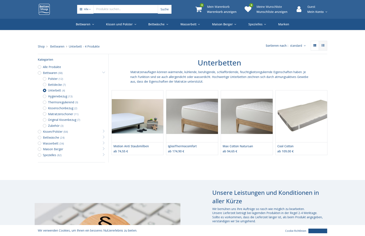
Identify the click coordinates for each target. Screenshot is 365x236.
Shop (41, 46)
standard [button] (296, 46)
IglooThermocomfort (182, 146)
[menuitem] (283, 24)
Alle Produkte (52, 67)
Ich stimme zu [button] (318, 231)
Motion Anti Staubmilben (131, 146)
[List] (323, 45)
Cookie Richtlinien (295, 231)
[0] (198, 9)
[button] (85, 9)
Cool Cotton (285, 146)
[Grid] (315, 45)
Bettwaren (57, 46)
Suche (165, 9)
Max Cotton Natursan (238, 146)
